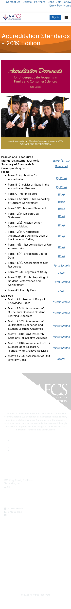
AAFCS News (11, 540)
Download (61, 166)
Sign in (55, 17)
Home (67, 5)
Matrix (56, 302)
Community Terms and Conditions (22, 578)
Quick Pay (55, 5)
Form (56, 265)
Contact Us (13, 1)
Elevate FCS (10, 543)
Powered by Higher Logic (35, 602)
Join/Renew (63, 1)
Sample (65, 265)
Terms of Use (11, 571)
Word (56, 160)
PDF (61, 157)
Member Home (12, 549)
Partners (39, 1)
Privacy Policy (11, 575)
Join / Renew (11, 537)
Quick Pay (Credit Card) (17, 546)
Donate (27, 1)
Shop (51, 1)
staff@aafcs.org (16, 515)
